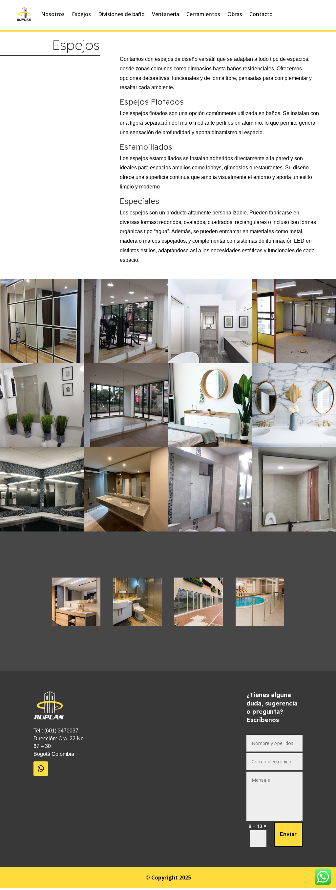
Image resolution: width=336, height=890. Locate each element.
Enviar (288, 834)
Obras (234, 14)
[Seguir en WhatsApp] (40, 768)
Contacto (261, 14)
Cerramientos (203, 14)
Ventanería (165, 14)
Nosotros (53, 14)
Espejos (81, 14)
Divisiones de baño (121, 14)
